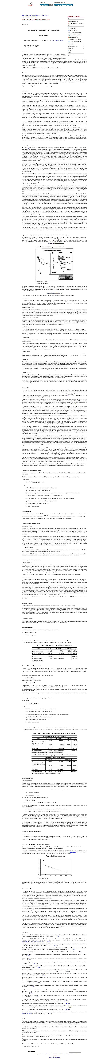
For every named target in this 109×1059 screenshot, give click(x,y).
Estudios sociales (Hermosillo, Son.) (35, 15)
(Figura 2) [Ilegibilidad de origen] (54, 293)
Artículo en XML (74, 30)
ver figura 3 (72, 852)
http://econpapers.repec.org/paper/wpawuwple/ (33, 941)
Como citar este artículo (76, 35)
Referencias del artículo (75, 32)
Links (58, 936)
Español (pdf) (73, 28)
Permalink (72, 55)
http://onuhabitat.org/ (27, 1013)
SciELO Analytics (74, 21)
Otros (71, 50)
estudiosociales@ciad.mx (54, 1057)
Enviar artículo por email (75, 41)
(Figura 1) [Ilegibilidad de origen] (56, 243)
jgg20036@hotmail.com (58, 40)
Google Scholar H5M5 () (77, 23)
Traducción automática (75, 39)
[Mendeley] (69, 50)
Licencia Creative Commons (75, 1051)
